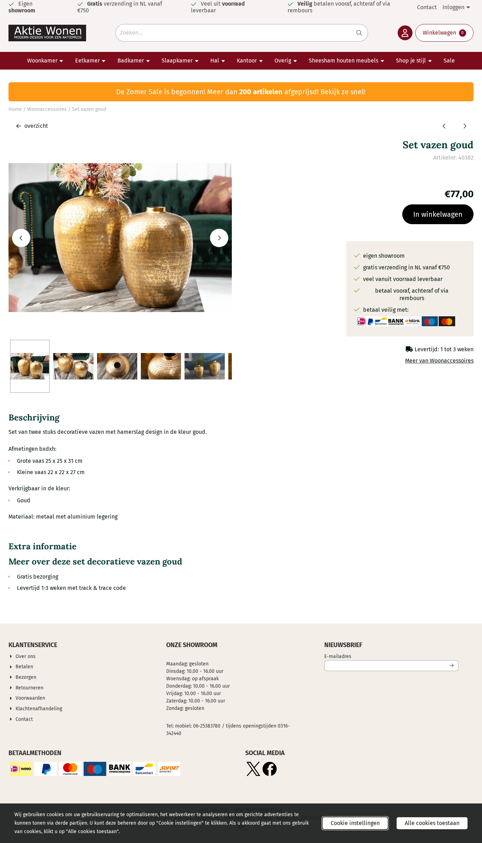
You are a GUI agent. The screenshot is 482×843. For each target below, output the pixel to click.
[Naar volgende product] (465, 126)
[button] (405, 32)
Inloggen (453, 7)
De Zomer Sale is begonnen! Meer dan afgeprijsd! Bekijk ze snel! (241, 92)
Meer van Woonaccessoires (439, 360)
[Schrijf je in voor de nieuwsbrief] (452, 665)
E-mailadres (384, 656)
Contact (427, 7)
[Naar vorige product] (444, 126)
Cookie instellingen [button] (355, 823)
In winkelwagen (438, 214)
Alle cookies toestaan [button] (432, 823)
